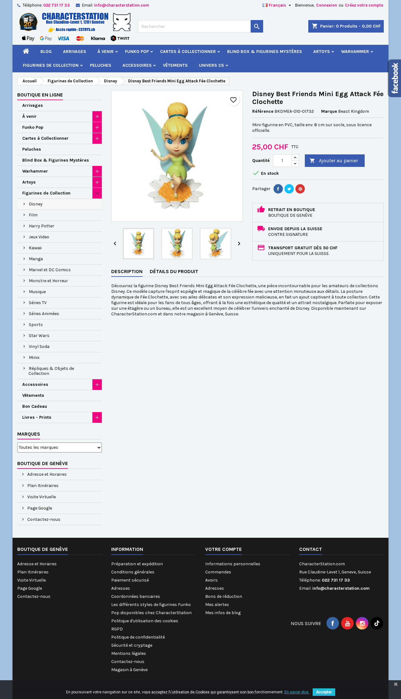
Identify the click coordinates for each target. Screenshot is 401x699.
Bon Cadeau (34, 406)
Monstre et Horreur (48, 280)
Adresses (120, 588)
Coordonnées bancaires (135, 596)
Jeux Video (39, 237)
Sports (36, 324)
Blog (46, 51)
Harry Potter (41, 226)
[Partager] (278, 189)
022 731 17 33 (56, 5)
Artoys (321, 51)
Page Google (39, 508)
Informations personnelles (232, 564)
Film (33, 215)
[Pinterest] (300, 189)
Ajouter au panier (334, 160)
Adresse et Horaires (46, 474)
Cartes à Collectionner (188, 51)
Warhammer (355, 51)
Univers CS (211, 65)
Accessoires (137, 65)
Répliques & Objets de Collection (51, 371)
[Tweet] (289, 189)
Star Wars (39, 335)
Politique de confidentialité (138, 637)
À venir (105, 51)
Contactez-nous (43, 519)
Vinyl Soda (39, 346)
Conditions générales (132, 572)
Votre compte (223, 549)
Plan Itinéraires (42, 485)
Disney (36, 204)
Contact (310, 549)
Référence (262, 111)
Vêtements (175, 65)
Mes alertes (217, 604)
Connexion (326, 5)
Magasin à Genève (129, 669)
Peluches (100, 65)
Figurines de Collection (51, 65)
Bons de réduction (223, 596)
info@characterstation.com (121, 5)
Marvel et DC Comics (50, 269)
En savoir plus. (297, 692)
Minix (34, 357)
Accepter (324, 692)
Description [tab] (127, 271)
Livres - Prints (36, 417)
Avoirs (211, 580)
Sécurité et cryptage (131, 645)
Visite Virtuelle (41, 497)
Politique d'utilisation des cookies (144, 621)
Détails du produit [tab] (174, 271)
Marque (329, 111)
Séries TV (38, 302)
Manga (36, 258)
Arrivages (74, 51)
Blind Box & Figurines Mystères (264, 51)
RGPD (117, 629)
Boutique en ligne (40, 95)
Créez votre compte (364, 5)
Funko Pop (137, 51)
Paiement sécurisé (130, 580)
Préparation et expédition (137, 564)
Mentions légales (128, 653)
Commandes (218, 572)
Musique (37, 291)
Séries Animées (44, 313)
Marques (28, 434)
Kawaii (35, 248)
